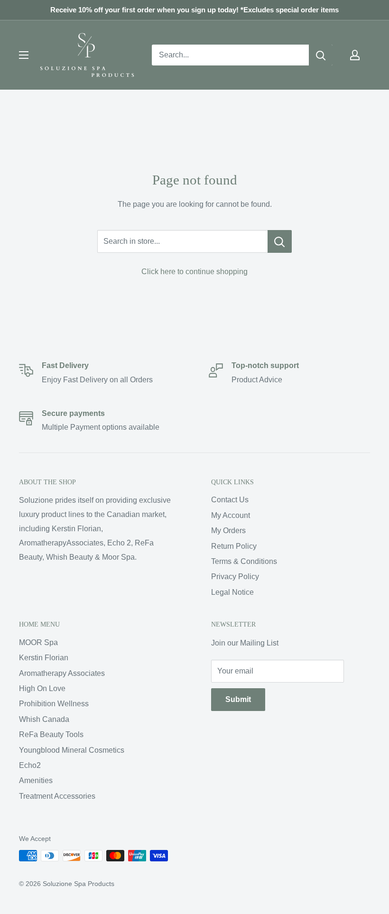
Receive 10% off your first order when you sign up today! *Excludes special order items (194, 10)
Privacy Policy (235, 576)
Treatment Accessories (57, 796)
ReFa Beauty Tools (51, 734)
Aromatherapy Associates (62, 673)
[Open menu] (23, 55)
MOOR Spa (38, 642)
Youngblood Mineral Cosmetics (71, 750)
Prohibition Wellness (54, 704)
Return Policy (234, 546)
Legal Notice (232, 592)
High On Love (42, 688)
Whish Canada (44, 719)
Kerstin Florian (43, 658)
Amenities (36, 780)
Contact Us (230, 500)
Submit (238, 699)
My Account (230, 515)
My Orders (228, 530)
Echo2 (30, 765)
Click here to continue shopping (194, 272)
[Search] (321, 55)
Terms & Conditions (244, 561)
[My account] (355, 55)
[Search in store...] (280, 241)
